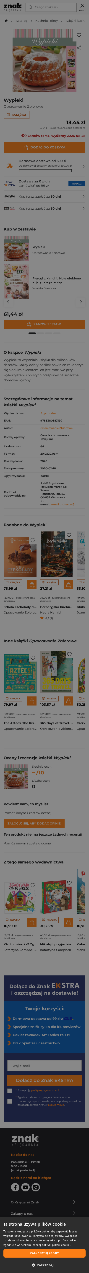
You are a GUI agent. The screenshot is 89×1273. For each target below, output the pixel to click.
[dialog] (44, 1245)
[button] (44, 1265)
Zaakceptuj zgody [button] (44, 1253)
